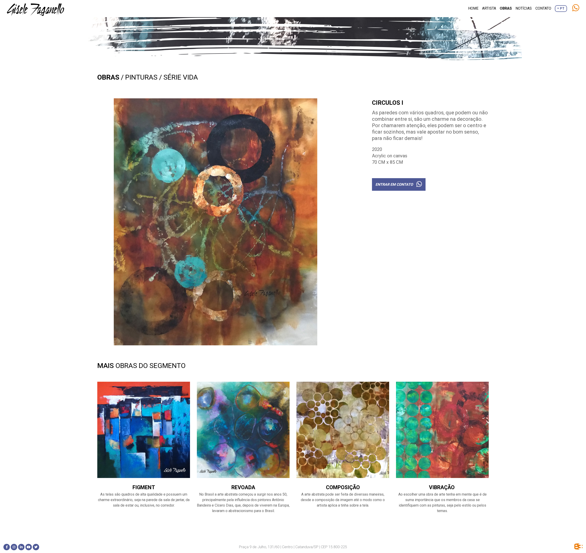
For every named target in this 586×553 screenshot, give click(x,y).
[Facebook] (6, 547)
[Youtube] (28, 547)
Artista (489, 8)
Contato (543, 8)
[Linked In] (21, 547)
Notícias (523, 8)
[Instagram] (14, 547)
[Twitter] (36, 547)
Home (473, 8)
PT (562, 8)
